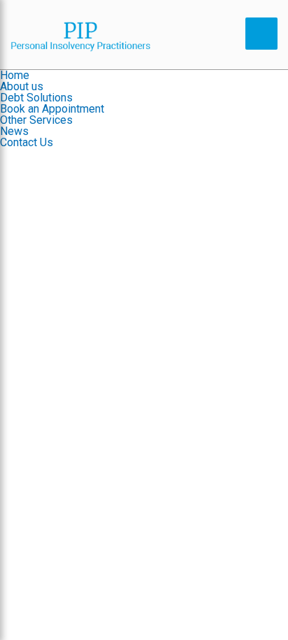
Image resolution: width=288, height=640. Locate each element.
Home (14, 75)
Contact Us (26, 142)
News (14, 131)
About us (21, 86)
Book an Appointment (52, 108)
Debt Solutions (36, 97)
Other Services (36, 120)
